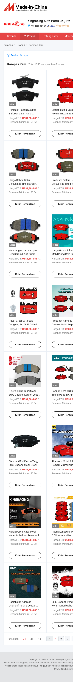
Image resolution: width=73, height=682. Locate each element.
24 (24, 638)
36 (31, 638)
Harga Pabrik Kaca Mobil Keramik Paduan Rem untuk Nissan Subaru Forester (24, 535)
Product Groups (19, 55)
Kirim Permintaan (25, 133)
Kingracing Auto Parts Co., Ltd (48, 21)
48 (39, 638)
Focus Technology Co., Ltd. (58, 659)
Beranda (11, 36)
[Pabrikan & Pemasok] (26, 7)
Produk (31, 36)
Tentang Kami (50, 36)
